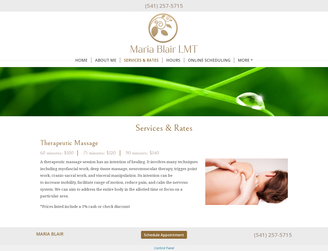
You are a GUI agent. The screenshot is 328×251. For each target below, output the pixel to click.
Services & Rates (141, 60)
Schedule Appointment (164, 234)
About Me (105, 60)
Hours (173, 60)
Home (81, 60)
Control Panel (164, 248)
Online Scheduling (209, 60)
